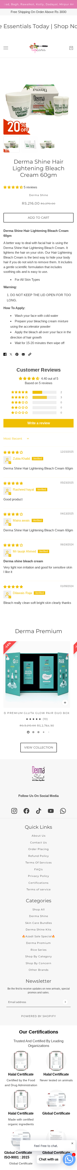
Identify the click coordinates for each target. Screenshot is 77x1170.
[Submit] (65, 1002)
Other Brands (39, 969)
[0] (28, 732)
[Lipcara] (38, 48)
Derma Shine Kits (38, 929)
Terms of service (39, 889)
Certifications (38, 882)
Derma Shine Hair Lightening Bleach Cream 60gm (38, 168)
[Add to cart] (65, 702)
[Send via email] (23, 354)
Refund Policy (38, 856)
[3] (43, 732)
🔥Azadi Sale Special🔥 (38, 936)
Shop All (39, 909)
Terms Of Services (38, 862)
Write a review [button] (38, 423)
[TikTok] (38, 811)
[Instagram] (14, 811)
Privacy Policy (38, 876)
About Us (39, 835)
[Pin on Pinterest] (17, 354)
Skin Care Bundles (38, 922)
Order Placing (38, 849)
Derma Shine (38, 195)
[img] (13, 452)
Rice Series (39, 949)
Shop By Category (38, 956)
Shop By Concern (38, 963)
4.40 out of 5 (49, 378)
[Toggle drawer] (5, 48)
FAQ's (38, 869)
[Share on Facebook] (5, 354)
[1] (33, 732)
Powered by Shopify (38, 1016)
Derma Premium (38, 631)
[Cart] (71, 48)
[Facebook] (26, 811)
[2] (38, 732)
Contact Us (38, 842)
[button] (13, 187)
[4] (48, 732)
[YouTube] (51, 811)
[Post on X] (11, 354)
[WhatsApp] (63, 811)
